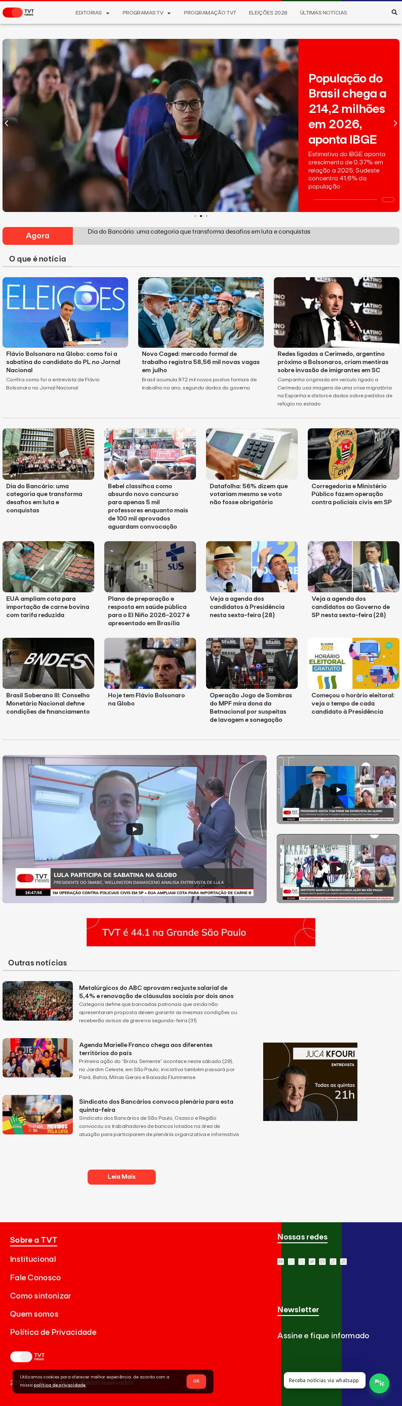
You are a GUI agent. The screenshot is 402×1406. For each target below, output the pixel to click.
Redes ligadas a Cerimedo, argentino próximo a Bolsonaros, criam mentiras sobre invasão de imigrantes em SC (333, 362)
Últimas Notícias (323, 12)
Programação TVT (210, 12)
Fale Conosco (35, 1278)
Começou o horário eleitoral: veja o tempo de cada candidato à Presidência (353, 703)
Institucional (33, 1259)
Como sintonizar (40, 1296)
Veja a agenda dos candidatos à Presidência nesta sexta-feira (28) (247, 607)
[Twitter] (312, 1261)
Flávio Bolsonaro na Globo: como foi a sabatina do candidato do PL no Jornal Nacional (63, 362)
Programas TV (143, 12)
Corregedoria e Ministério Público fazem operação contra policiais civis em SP (352, 494)
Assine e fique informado (323, 1336)
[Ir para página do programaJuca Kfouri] (310, 1119)
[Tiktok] (333, 1261)
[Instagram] (301, 1261)
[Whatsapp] (291, 1261)
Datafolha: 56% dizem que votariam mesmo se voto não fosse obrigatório (249, 494)
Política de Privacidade (53, 1332)
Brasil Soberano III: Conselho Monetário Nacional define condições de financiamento (48, 703)
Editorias (89, 12)
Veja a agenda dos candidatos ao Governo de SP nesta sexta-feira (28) (351, 607)
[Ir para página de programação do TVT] (201, 944)
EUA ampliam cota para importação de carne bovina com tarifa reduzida (47, 607)
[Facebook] (322, 1261)
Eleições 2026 (268, 12)
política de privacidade (60, 1385)
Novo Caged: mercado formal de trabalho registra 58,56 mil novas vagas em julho (201, 362)
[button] (394, 12)
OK (196, 1381)
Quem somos (34, 1314)
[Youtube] (280, 1261)
